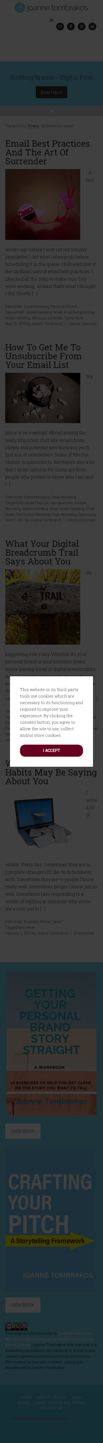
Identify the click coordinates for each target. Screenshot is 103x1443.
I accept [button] (51, 750)
